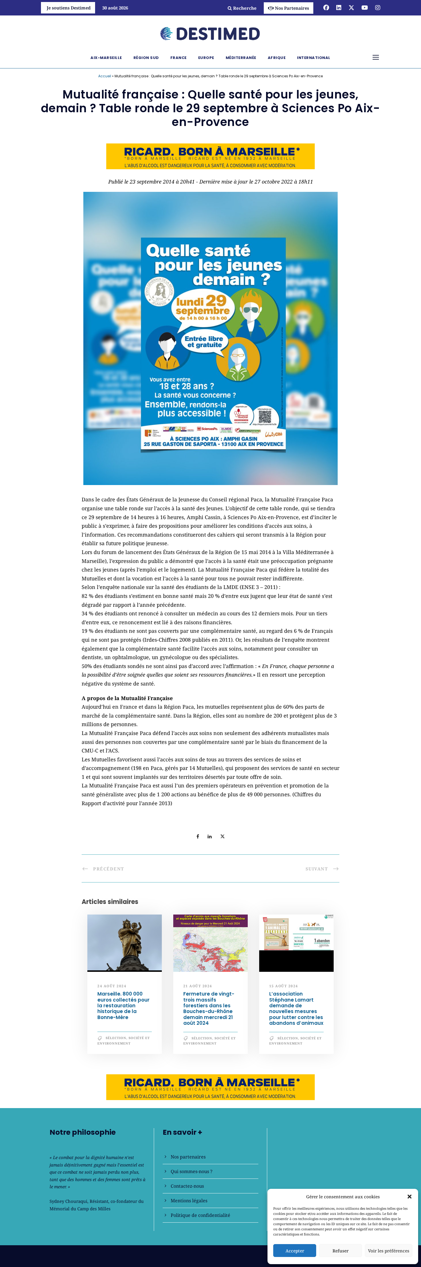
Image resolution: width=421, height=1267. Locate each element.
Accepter (295, 1251)
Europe (206, 57)
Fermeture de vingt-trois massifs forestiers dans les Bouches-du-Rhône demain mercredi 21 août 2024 (208, 1008)
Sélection (116, 1038)
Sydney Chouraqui (68, 1201)
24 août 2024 (111, 986)
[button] (409, 1196)
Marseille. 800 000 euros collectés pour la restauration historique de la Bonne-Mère (123, 1005)
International (313, 57)
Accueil (104, 76)
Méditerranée (241, 57)
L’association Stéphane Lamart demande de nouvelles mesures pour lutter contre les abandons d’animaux (296, 1008)
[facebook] (326, 7)
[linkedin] (338, 7)
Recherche (245, 8)
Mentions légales (189, 1200)
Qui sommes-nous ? (192, 1171)
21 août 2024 (197, 986)
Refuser (341, 1251)
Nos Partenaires (292, 8)
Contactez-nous (187, 1186)
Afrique (277, 57)
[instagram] (377, 7)
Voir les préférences (388, 1251)
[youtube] (364, 7)
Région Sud (146, 57)
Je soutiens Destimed (69, 8)
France (178, 57)
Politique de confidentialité (200, 1215)
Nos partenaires (188, 1157)
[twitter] (351, 7)
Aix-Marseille (106, 57)
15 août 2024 (283, 986)
